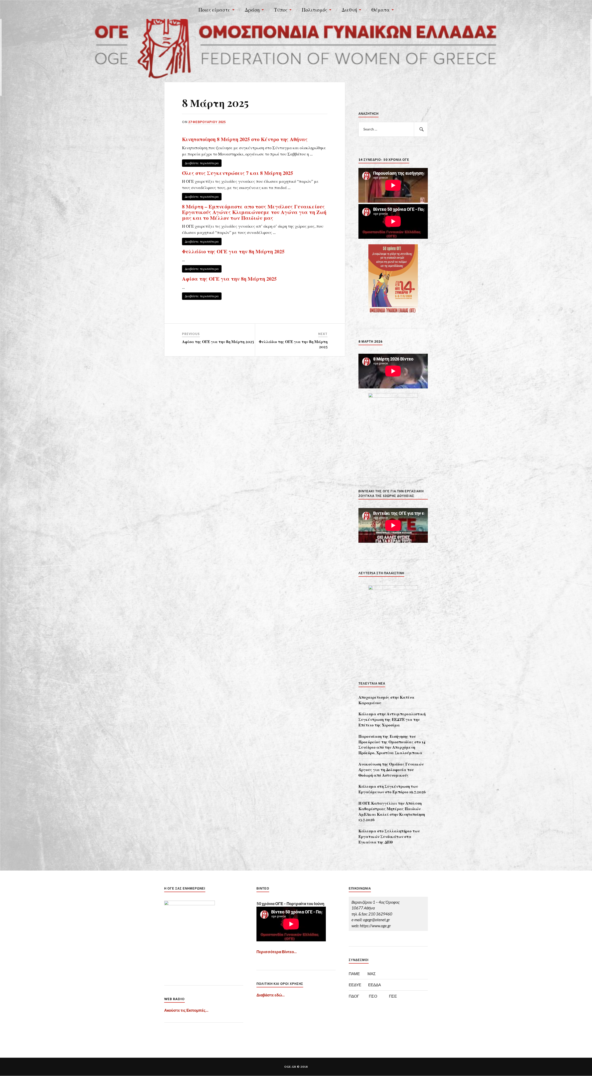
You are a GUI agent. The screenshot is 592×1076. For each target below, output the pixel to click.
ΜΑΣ (371, 973)
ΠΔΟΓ (354, 996)
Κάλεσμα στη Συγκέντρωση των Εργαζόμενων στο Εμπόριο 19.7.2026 (392, 789)
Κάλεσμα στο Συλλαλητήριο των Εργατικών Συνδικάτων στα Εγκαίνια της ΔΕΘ (389, 836)
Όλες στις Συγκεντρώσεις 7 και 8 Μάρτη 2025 (237, 173)
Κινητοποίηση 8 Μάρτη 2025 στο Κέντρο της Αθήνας (245, 139)
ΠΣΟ (373, 996)
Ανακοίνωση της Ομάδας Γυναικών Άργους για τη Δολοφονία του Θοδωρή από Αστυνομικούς (391, 769)
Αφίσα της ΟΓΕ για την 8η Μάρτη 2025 (229, 278)
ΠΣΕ (393, 996)
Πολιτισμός (314, 9)
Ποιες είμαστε (214, 9)
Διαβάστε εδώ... (270, 994)
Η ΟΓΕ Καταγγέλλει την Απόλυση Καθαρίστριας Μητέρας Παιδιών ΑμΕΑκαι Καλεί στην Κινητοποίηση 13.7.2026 (391, 811)
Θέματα (380, 9)
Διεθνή (349, 9)
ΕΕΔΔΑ (374, 984)
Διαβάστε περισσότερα (202, 163)
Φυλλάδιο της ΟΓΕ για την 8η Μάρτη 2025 (233, 251)
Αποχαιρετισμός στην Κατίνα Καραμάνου (386, 700)
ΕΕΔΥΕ (355, 984)
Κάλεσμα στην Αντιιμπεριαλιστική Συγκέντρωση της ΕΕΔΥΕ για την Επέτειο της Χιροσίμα (392, 719)
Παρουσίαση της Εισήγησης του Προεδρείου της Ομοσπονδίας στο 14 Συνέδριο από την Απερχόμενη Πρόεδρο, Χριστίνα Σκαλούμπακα (391, 744)
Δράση (252, 9)
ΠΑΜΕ (354, 973)
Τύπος (280, 9)
